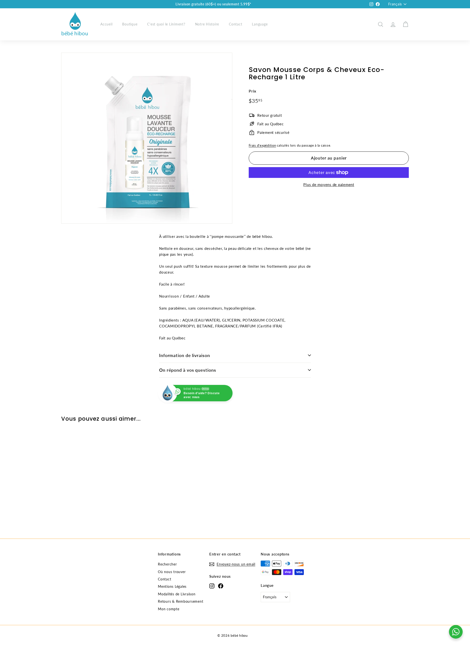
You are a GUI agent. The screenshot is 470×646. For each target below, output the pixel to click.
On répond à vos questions (187, 370)
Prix (252, 91)
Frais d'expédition (262, 145)
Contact (235, 24)
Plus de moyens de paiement (328, 184)
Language (260, 24)
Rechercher (167, 564)
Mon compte (168, 609)
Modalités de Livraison (177, 594)
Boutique (129, 24)
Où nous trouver (172, 572)
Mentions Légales (172, 586)
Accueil (106, 24)
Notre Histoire (207, 24)
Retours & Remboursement (180, 601)
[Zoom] (146, 138)
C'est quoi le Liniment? (166, 24)
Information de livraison (184, 355)
